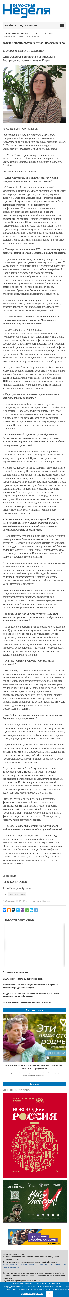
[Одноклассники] (9, 910)
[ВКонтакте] (4, 910)
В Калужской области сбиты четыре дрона (23, 979)
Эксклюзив (47, 901)
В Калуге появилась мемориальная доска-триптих (27, 1002)
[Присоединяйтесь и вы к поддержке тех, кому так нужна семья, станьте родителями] (34, 1038)
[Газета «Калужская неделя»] (27, 16)
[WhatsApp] (27, 910)
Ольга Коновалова (17, 894)
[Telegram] (36, 910)
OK (49, 1294)
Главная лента (36, 33)
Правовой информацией (32, 1294)
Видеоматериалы (34, 1010)
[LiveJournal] (13, 910)
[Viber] (22, 910)
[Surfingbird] (18, 910)
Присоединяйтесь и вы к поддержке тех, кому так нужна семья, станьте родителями (34, 1066)
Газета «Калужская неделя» (15, 33)
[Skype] (31, 910)
